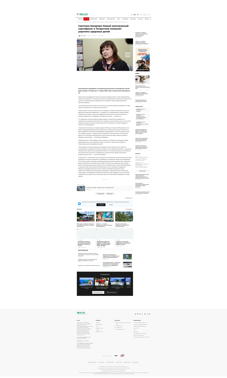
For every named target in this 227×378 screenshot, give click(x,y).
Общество (102, 18)
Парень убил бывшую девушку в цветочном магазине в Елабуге (141, 167)
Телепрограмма (99, 292)
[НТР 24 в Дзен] (149, 314)
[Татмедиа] (107, 356)
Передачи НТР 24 (99, 331)
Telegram (101, 204)
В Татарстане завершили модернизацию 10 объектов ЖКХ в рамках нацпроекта (141, 147)
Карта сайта (136, 328)
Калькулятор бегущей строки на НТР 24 (142, 337)
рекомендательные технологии (102, 372)
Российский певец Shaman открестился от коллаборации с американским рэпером (141, 159)
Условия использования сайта (140, 326)
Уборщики (138, 111)
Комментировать (128, 198)
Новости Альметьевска (110, 362)
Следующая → (110, 193)
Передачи (147, 18)
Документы (136, 331)
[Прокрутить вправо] (150, 19)
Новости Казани (101, 362)
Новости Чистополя (127, 362)
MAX (112, 204)
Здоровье (133, 18)
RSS (134, 329)
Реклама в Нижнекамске (139, 335)
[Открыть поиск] (138, 15)
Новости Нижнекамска (92, 362)
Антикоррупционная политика (140, 333)
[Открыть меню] (78, 14)
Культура (140, 18)
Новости (89, 35)
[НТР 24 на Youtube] (137, 314)
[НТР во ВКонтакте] (140, 314)
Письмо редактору (120, 329)
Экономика (125, 18)
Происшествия (111, 18)
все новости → (129, 209)
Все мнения (143, 170)
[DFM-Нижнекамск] (116, 356)
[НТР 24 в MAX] (135, 314)
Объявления (138, 109)
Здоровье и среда (99, 328)
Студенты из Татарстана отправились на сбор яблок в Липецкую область (141, 93)
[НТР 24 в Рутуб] (147, 314)
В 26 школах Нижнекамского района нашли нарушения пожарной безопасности (141, 139)
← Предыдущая (100, 193)
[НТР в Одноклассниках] (142, 314)
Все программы (112, 292)
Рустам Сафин (83, 35)
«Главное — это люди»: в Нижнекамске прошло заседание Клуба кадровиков (141, 42)
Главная (80, 18)
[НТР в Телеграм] (144, 314)
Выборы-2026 (93, 18)
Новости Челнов (119, 362)
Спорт (118, 18)
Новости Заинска (135, 362)
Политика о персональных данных (141, 324)
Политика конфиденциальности (140, 322)
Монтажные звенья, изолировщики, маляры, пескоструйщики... (141, 117)
